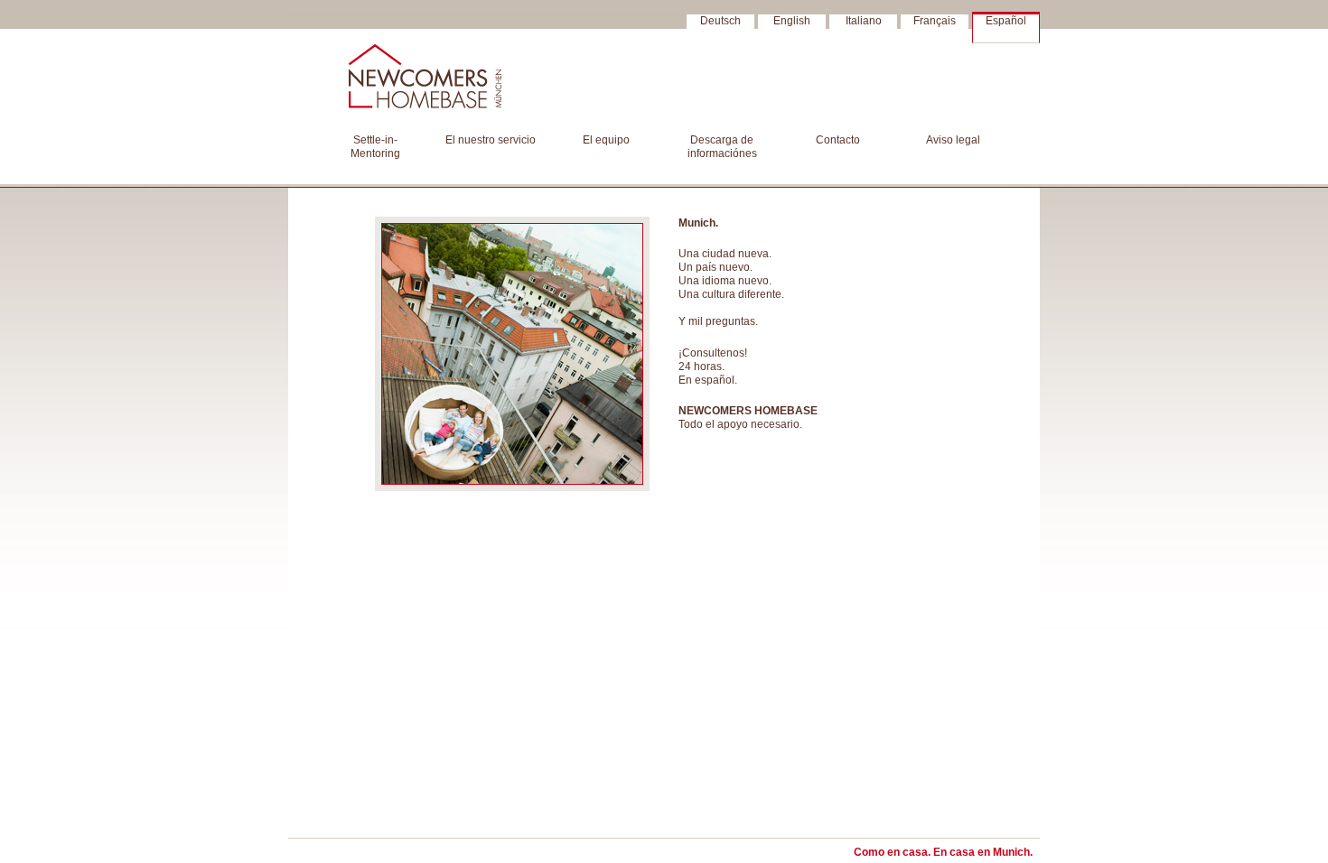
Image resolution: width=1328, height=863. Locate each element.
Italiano (864, 20)
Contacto (838, 140)
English (791, 20)
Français (934, 20)
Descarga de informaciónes (722, 147)
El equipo (606, 140)
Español (1006, 20)
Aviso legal (953, 140)
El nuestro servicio (490, 140)
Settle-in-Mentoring (375, 147)
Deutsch (720, 20)
